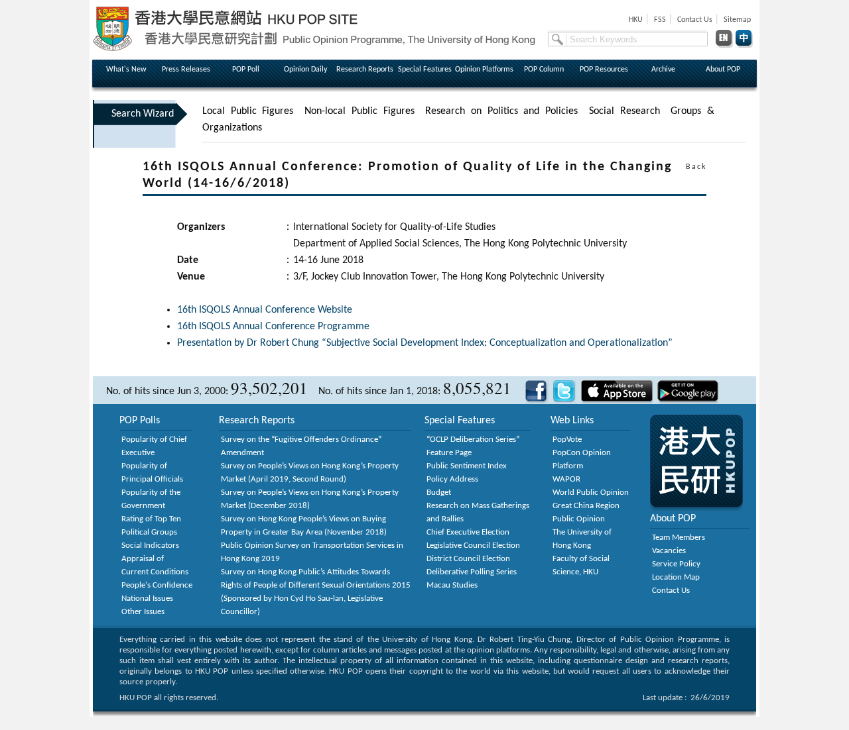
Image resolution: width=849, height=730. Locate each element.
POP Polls (139, 420)
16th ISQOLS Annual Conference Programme (273, 326)
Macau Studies (452, 585)
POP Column (544, 70)
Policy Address (452, 479)
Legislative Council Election (473, 545)
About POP (723, 70)
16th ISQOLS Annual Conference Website (264, 310)
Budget (438, 492)
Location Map (676, 577)
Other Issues (142, 611)
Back (696, 167)
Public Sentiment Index (466, 466)
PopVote (567, 439)
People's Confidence (156, 585)
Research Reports (364, 70)
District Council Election (468, 558)
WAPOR (566, 479)
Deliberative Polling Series (471, 572)
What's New (126, 70)
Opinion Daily (305, 70)
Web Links (572, 420)
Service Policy (676, 564)
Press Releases (186, 70)
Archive (663, 70)
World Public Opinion (591, 492)
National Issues (147, 598)
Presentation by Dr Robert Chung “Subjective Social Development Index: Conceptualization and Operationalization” (425, 343)
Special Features (425, 70)
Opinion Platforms (484, 70)
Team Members (678, 537)
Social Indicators (150, 545)
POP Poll (245, 70)
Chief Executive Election (467, 532)
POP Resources (604, 70)
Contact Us (671, 590)
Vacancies (669, 551)
